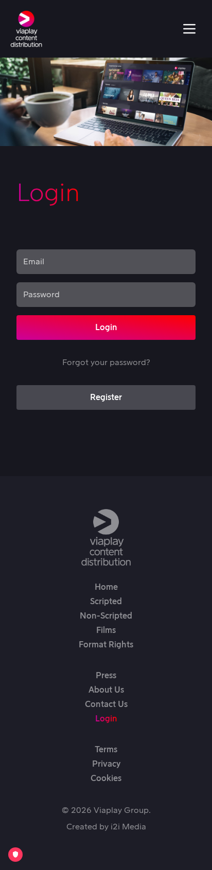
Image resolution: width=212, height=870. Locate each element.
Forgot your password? (106, 362)
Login (106, 327)
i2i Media (128, 827)
